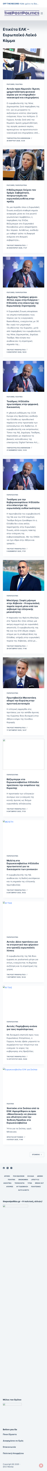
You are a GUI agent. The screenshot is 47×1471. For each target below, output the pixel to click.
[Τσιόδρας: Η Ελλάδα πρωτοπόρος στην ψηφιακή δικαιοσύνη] (23, 376)
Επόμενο (36, 1154)
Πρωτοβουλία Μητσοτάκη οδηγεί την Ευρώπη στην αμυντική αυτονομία (21, 700)
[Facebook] (4, 1168)
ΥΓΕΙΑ (30, 1183)
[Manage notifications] (41, 1466)
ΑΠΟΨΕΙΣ (9, 1187)
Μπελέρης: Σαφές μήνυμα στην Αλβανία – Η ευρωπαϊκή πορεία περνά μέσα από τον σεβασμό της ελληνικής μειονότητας (23, 606)
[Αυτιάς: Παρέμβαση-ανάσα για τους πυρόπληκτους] (23, 1001)
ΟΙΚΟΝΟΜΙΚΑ (23, 1180)
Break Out (39, 1183)
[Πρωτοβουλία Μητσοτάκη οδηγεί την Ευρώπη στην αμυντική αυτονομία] (23, 672)
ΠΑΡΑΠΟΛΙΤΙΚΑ (21, 185)
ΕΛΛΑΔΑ (30, 1176)
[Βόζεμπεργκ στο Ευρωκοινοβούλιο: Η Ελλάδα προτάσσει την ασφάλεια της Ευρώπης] (23, 754)
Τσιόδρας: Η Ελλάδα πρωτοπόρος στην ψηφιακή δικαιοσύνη (22, 404)
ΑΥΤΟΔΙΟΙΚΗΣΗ (22, 1187)
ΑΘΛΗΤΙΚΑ (7, 1183)
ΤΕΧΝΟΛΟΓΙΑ (19, 1183)
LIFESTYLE (35, 1180)
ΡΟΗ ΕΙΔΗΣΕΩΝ (18, 1176)
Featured (10, 84)
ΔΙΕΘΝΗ (40, 1176)
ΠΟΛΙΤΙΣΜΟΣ (36, 1187)
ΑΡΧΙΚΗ (7, 1176)
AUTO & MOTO (23, 1190)
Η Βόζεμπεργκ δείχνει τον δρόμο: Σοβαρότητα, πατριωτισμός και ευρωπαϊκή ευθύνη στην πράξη (21, 196)
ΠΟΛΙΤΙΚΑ (19, 84)
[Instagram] (11, 1168)
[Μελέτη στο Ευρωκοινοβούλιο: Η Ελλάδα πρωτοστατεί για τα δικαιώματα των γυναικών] (23, 835)
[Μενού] (41, 13)
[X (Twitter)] (8, 1168)
